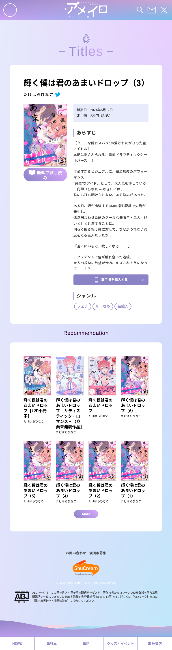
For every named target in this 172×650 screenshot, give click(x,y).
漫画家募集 (97, 553)
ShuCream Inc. (77, 583)
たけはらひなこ (39, 95)
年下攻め (103, 306)
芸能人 (123, 306)
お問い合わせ (76, 553)
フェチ (82, 306)
